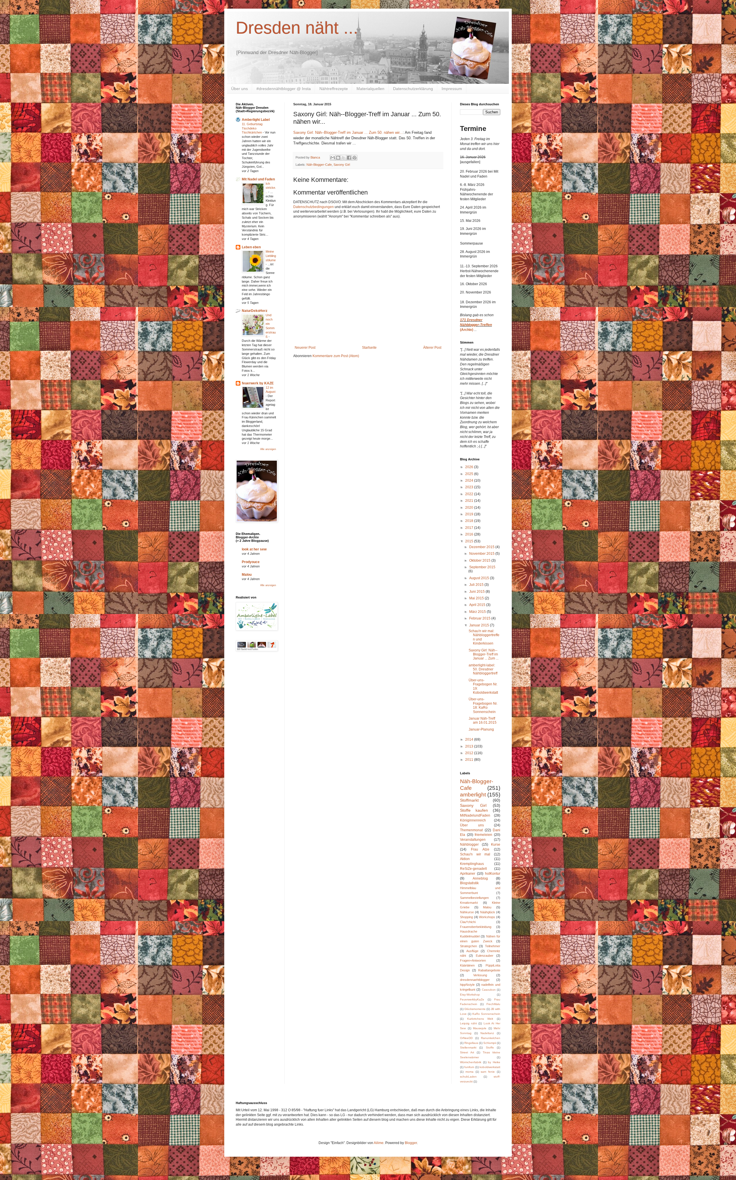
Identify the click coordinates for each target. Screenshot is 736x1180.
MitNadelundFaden (475, 815)
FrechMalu (493, 1004)
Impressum (452, 88)
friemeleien (483, 835)
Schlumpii (489, 1042)
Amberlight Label (256, 120)
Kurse (495, 844)
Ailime (379, 1143)
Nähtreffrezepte (333, 88)
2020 (469, 508)
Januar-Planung (481, 729)
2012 (469, 753)
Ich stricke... (271, 188)
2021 (469, 501)
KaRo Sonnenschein (486, 1013)
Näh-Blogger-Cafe (319, 164)
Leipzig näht (468, 1023)
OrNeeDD (466, 1038)
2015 (469, 541)
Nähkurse (467, 912)
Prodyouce (251, 562)
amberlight (473, 795)
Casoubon (489, 989)
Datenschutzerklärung (413, 88)
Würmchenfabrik (470, 1062)
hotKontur (492, 874)
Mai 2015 (477, 598)
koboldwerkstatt (490, 1067)
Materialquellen (370, 88)
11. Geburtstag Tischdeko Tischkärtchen (252, 128)
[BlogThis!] (338, 158)
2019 (469, 514)
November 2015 (482, 554)
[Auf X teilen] (343, 158)
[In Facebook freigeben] (349, 158)
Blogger (411, 1143)
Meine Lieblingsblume (271, 256)
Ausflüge (472, 951)
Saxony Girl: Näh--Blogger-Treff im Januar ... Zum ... (484, 654)
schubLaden (468, 1076)
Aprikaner (467, 874)
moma (469, 1071)
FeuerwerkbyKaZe (472, 999)
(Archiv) (466, 330)
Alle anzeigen (268, 449)
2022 (469, 494)
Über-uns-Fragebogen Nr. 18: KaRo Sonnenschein (483, 705)
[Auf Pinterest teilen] (354, 158)
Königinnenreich (473, 820)
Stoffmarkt (469, 800)
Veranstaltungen (473, 840)
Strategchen (468, 946)
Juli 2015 (476, 585)
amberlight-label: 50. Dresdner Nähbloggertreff (483, 669)
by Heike (494, 1062)
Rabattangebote (489, 970)
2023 (469, 487)
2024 (469, 481)
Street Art (467, 1052)
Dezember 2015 (482, 547)
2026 (469, 467)
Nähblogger (469, 844)
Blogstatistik (469, 883)
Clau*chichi (468, 922)
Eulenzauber (484, 955)
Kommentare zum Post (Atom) (336, 356)
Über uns (239, 88)
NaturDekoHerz (254, 311)
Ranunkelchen (490, 1038)
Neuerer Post (305, 348)
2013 (469, 746)
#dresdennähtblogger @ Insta (283, 88)
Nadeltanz (487, 1033)
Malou (247, 575)
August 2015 (479, 578)
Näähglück (487, 912)
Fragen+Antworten (473, 960)
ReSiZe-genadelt (473, 869)
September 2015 (482, 567)
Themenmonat (471, 830)
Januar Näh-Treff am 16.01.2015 (483, 720)
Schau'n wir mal (475, 854)
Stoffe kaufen (474, 810)
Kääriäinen (467, 965)
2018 (469, 521)
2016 (469, 534)
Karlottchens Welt (480, 1018)
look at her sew (254, 549)
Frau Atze (480, 849)
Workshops (487, 917)
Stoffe (490, 1047)
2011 (469, 760)
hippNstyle (467, 984)
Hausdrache (468, 931)
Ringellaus (471, 1042)
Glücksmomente (475, 1009)
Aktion (465, 859)
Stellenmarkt (468, 1047)
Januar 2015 (479, 625)
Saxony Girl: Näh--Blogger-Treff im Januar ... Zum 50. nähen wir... (348, 132)
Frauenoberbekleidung (475, 927)
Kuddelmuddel (470, 936)
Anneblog (480, 878)
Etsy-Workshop (470, 994)
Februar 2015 (480, 618)
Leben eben (251, 247)
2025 (469, 474)
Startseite (369, 348)
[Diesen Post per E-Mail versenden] (333, 158)
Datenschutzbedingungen (313, 207)
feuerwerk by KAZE (258, 383)
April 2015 (477, 605)
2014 (469, 739)
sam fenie (488, 1071)
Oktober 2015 (480, 560)
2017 (469, 528)
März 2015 (478, 612)
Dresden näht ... (297, 27)
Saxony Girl (342, 164)
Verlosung (480, 975)
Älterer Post (432, 348)
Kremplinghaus (472, 864)
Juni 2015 (477, 592)
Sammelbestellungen (474, 897)
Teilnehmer (492, 946)
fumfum (469, 1067)
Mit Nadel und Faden (258, 179)
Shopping (466, 917)
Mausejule (479, 1028)
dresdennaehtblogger (475, 979)
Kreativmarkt (469, 902)
